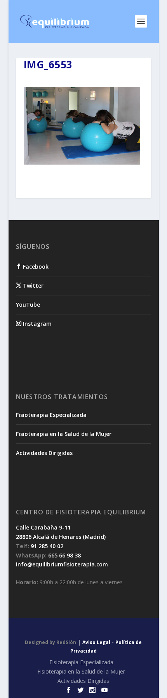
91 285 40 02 (47, 546)
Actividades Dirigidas (44, 453)
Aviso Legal (96, 642)
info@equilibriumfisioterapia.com (62, 564)
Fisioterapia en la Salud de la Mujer (63, 434)
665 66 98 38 (64, 555)
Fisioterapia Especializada (51, 414)
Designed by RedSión (50, 642)
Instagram (36, 323)
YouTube (28, 304)
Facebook (35, 266)
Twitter (32, 285)
